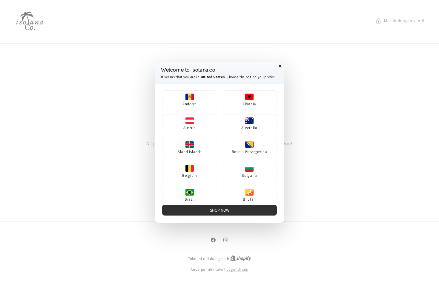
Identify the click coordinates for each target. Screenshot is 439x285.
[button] (189, 99)
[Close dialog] (280, 66)
